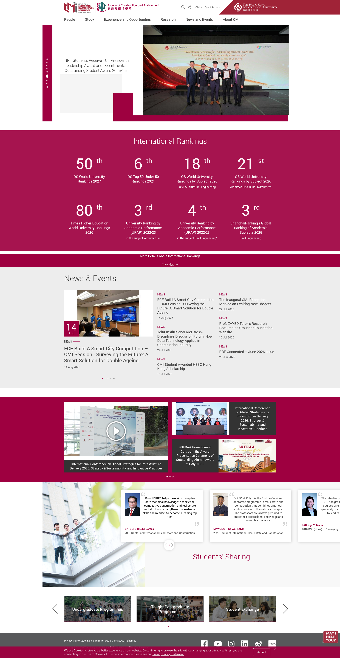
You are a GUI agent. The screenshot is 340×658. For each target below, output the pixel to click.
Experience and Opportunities (127, 19)
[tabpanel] (170, 73)
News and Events (199, 19)
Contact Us (118, 640)
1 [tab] (102, 378)
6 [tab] (47, 76)
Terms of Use (102, 640)
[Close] (275, 649)
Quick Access (212, 7)
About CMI (231, 19)
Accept (261, 652)
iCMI (197, 7)
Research (168, 19)
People (69, 19)
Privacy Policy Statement (78, 640)
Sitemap (131, 640)
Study (89, 19)
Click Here (168, 264)
